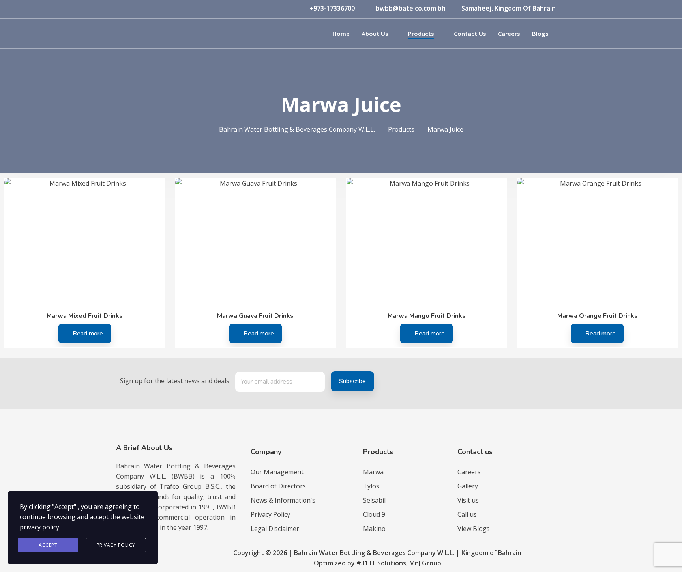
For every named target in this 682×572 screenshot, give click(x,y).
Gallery (467, 486)
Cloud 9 (374, 514)
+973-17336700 (332, 8)
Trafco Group (180, 486)
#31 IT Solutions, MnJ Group (398, 563)
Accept (48, 545)
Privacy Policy (270, 514)
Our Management (277, 472)
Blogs (540, 33)
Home (341, 33)
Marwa (373, 472)
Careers (509, 33)
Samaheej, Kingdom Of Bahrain (508, 8)
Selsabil (374, 500)
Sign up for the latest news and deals (174, 380)
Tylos (371, 486)
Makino (374, 528)
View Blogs (473, 528)
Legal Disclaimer (275, 528)
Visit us (468, 500)
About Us (375, 33)
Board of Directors (278, 486)
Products (421, 33)
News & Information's (283, 500)
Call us (467, 514)
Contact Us (470, 33)
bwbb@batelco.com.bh (411, 8)
